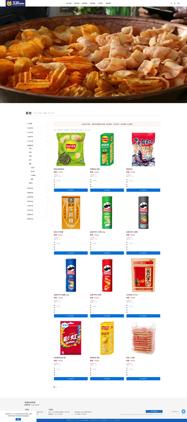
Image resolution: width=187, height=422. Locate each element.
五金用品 (30, 128)
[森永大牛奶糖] (71, 212)
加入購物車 (71, 190)
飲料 (30, 160)
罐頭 (30, 152)
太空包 (32, 167)
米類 (30, 148)
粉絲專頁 (154, 411)
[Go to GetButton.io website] (183, 414)
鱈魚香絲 (129, 169)
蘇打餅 (32, 171)
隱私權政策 (26, 416)
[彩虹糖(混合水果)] (71, 338)
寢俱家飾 (30, 197)
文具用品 (30, 132)
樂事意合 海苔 (95, 169)
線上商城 (68, 3)
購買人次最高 (74, 130)
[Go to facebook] (183, 411)
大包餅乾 (33, 175)
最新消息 (76, 3)
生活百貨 (30, 141)
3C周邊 (29, 123)
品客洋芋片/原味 (95, 295)
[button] (171, 3)
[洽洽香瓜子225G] (143, 275)
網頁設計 (118, 420)
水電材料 (30, 137)
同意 (18, 419)
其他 (53, 113)
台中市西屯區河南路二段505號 (60, 412)
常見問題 (92, 3)
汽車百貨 (30, 206)
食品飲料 (45, 113)
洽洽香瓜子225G (132, 295)
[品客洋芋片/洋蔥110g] (107, 212)
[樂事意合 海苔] (107, 149)
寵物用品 (30, 219)
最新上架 (81, 130)
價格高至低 (67, 130)
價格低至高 (60, 130)
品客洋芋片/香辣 (132, 232)
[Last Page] (62, 387)
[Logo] (15, 3)
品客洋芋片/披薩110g (61, 295)
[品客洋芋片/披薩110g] (71, 275)
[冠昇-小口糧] (143, 338)
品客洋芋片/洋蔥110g (97, 232)
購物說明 (84, 3)
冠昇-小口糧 (130, 358)
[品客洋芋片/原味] (107, 275)
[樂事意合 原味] (107, 338)
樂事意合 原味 (95, 358)
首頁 (35, 113)
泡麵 (30, 156)
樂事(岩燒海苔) (59, 169)
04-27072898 (58, 414)
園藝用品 (30, 214)
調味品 (31, 183)
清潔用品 (30, 210)
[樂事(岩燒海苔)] (71, 149)
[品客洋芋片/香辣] (143, 212)
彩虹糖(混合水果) (60, 358)
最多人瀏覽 (87, 130)
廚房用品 (30, 201)
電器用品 (30, 193)
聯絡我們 (108, 3)
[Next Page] (59, 387)
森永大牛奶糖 (58, 232)
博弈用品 (30, 188)
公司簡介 (100, 3)
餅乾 (49, 113)
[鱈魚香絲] (143, 149)
